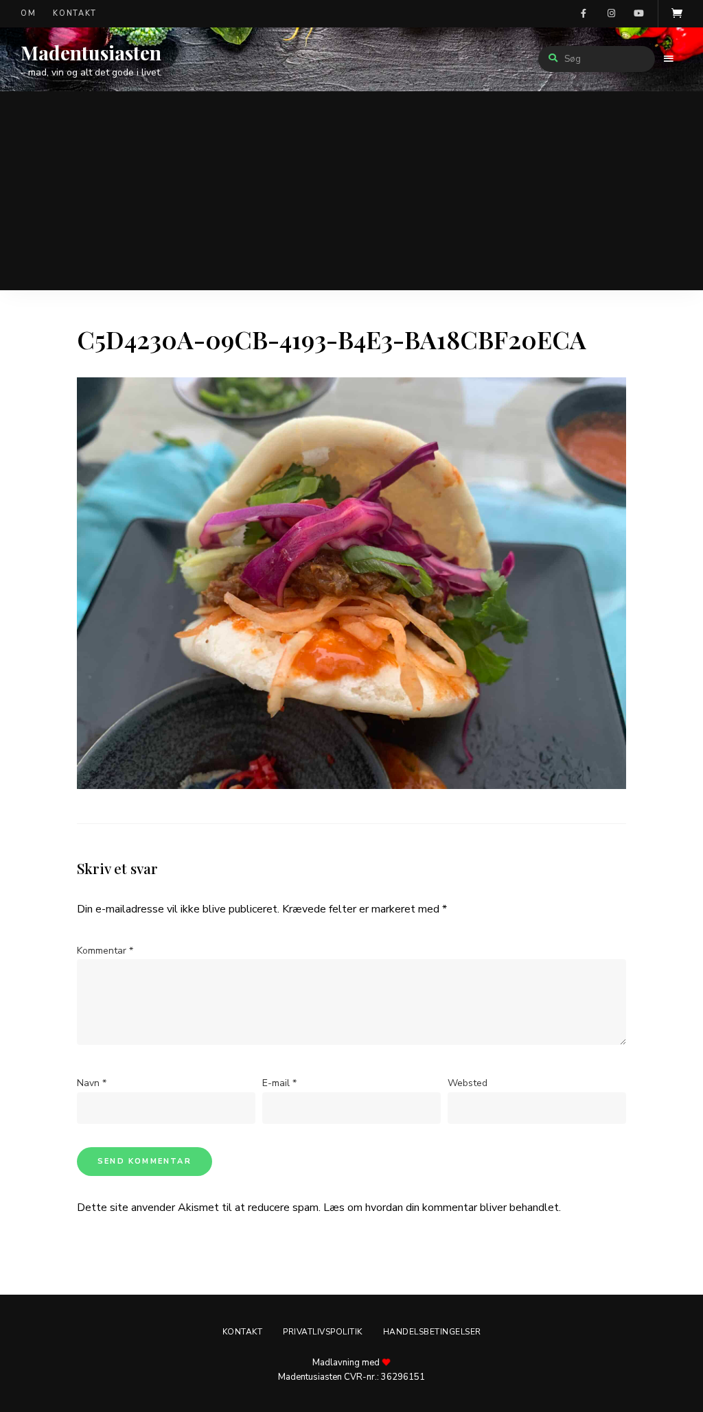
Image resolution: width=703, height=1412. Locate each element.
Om (28, 13)
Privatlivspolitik (322, 1331)
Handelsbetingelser (432, 1331)
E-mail (279, 1083)
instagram (611, 13)
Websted (467, 1083)
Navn (91, 1083)
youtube (638, 13)
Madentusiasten (91, 52)
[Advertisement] (351, 194)
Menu (668, 59)
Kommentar (105, 950)
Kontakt (75, 13)
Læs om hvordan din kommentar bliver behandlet (441, 1207)
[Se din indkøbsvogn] (677, 13)
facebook (583, 13)
